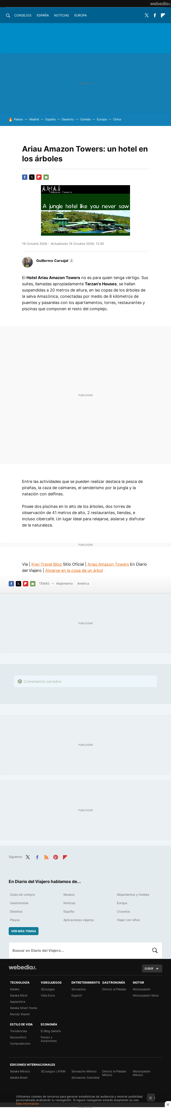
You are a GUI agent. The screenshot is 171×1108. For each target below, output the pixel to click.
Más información (27, 1103)
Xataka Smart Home (23, 1008)
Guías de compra (22, 894)
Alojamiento (64, 583)
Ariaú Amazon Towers (108, 564)
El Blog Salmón (51, 1031)
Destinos (16, 911)
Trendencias (18, 1031)
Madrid (34, 119)
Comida (85, 119)
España (43, 15)
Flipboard (163, 15)
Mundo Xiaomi (20, 1014)
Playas (15, 920)
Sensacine (78, 989)
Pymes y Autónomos (49, 1039)
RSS (46, 856)
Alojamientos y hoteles (133, 894)
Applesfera (17, 1001)
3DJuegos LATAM (53, 1071)
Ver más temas (23, 931)
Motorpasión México (142, 1073)
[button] (54, 260)
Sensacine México (84, 1071)
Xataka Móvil (18, 995)
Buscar (155, 950)
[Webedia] (160, 3)
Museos (69, 894)
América (83, 583)
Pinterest (55, 856)
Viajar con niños (128, 920)
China (117, 119)
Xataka (14, 989)
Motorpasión (142, 989)
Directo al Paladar (114, 989)
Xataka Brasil (18, 1077)
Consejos (22, 15)
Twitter (146, 15)
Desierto (68, 119)
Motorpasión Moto (146, 995)
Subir (149, 968)
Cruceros (123, 911)
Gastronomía (19, 903)
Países (18, 119)
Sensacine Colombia (85, 1077)
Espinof (76, 995)
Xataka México (20, 1071)
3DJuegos (48, 989)
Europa (80, 15)
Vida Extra (48, 995)
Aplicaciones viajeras (78, 920)
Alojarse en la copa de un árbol (74, 570)
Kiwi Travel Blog (46, 564)
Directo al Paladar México (114, 1073)
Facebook (154, 15)
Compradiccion (20, 1043)
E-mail (46, 177)
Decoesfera (18, 1037)
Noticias (61, 15)
